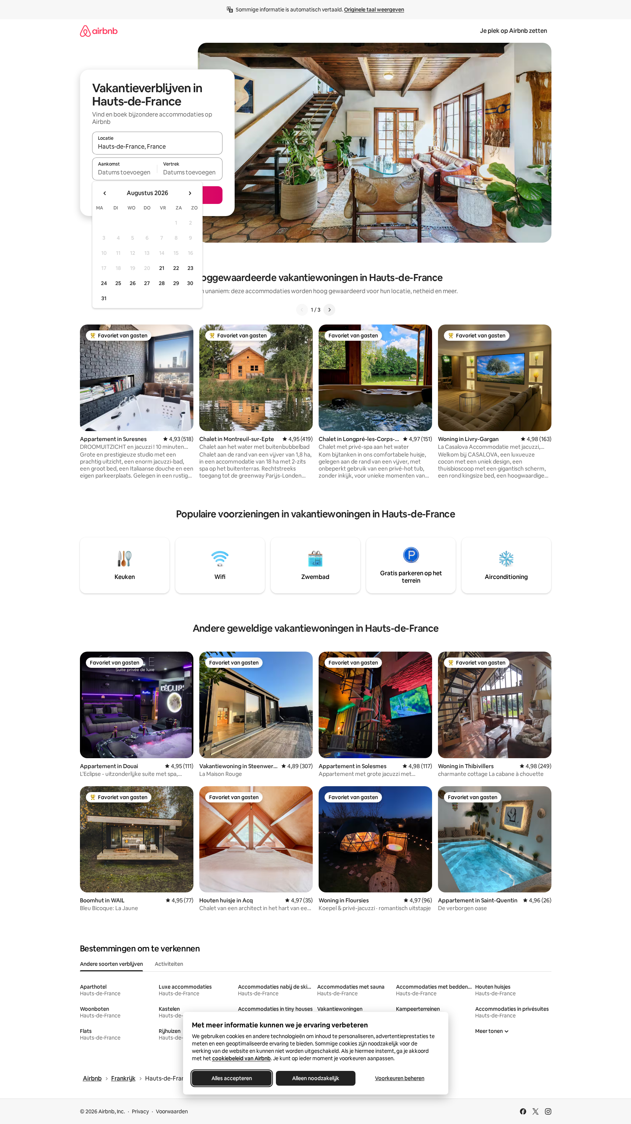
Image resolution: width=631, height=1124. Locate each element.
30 (190, 283)
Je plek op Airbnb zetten (513, 31)
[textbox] (124, 172)
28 (162, 283)
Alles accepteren (231, 1078)
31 (103, 298)
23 (190, 268)
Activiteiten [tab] (169, 964)
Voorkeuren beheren (399, 1078)
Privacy (140, 1111)
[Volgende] (329, 310)
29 (176, 283)
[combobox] (157, 146)
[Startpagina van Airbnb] (99, 30)
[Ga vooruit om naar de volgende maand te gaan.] (189, 193)
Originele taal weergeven (374, 9)
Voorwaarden (172, 1111)
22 (176, 268)
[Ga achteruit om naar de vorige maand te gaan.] (105, 193)
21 (161, 268)
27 (147, 283)
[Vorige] (302, 310)
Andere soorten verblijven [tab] (111, 964)
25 (118, 283)
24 (104, 283)
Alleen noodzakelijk (315, 1078)
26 (133, 283)
